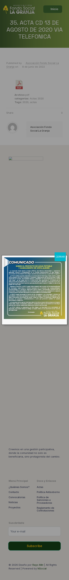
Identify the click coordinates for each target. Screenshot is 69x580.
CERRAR (60, 256)
